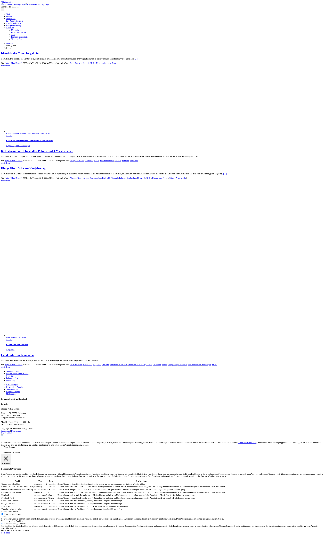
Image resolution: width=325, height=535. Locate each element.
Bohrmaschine (83, 178)
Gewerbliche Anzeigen (15, 387)
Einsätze (105, 365)
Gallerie (9, 136)
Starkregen (206, 365)
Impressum (5, 431)
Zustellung (10, 380)
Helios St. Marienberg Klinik (140, 365)
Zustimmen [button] (6, 452)
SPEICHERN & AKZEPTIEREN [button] (15, 530)
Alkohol (73, 178)
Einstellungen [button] (9, 447)
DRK (98, 365)
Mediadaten (10, 394)
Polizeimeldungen (22, 146)
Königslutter (172, 365)
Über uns (9, 376)
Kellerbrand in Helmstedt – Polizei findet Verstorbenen (28, 133)
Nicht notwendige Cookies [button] (11, 521)
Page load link (6, 433)
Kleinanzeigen (12, 385)
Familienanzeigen (13, 391)
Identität (86, 63)
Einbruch (114, 178)
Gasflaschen (131, 178)
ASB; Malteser (76, 365)
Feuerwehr (79, 161)
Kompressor (157, 178)
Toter (114, 63)
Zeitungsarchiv (12, 378)
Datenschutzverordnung (247, 442)
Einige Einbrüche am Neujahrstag (23, 168)
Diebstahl (106, 178)
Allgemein (10, 146)
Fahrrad (122, 178)
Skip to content (7, 2)
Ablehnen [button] (16, 452)
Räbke (172, 178)
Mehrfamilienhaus (103, 63)
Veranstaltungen (12, 371)
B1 (94, 365)
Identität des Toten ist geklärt (20, 53)
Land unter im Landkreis (16, 337)
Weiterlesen (5, 65)
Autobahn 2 (87, 365)
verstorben (134, 161)
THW (214, 365)
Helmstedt (89, 161)
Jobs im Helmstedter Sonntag (17, 373)
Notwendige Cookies (12, 514)
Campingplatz (95, 178)
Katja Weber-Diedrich (13, 63)
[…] (136, 59)
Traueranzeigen (12, 389)
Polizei (118, 161)
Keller (92, 63)
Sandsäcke (182, 365)
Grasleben (123, 365)
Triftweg (125, 161)
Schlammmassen (194, 365)
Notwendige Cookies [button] (9, 512)
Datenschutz (16, 431)
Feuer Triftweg (76, 63)
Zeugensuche (181, 178)
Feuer (72, 161)
